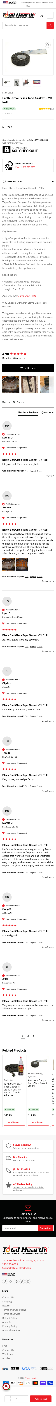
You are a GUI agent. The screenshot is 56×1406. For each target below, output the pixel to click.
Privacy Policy (9, 1326)
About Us (7, 1322)
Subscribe (45, 1228)
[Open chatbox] (6, 1386)
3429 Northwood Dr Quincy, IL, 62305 (23, 1260)
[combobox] (28, 25)
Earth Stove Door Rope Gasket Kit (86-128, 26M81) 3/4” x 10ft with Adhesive (12, 1089)
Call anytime (19, 1172)
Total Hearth (31, 1378)
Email (18, 167)
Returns (6, 1305)
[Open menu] (50, 15)
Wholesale (7, 1354)
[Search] (50, 25)
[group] (28, 354)
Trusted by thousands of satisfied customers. (28, 1188)
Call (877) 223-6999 (39, 140)
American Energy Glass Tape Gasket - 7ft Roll (38, 1083)
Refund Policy (9, 1317)
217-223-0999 (29, 167)
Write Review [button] (28, 368)
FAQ (4, 1345)
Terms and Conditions (14, 1309)
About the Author (11, 1330)
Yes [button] (26, 471)
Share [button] (39, 471)
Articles (6, 1358)
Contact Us (8, 1297)
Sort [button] (5, 402)
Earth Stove (7, 92)
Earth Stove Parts (27, 295)
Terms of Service (11, 1313)
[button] (10, 384)
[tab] (28, 413)
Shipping (7, 1301)
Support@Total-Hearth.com (17, 1267)
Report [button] (33, 471)
